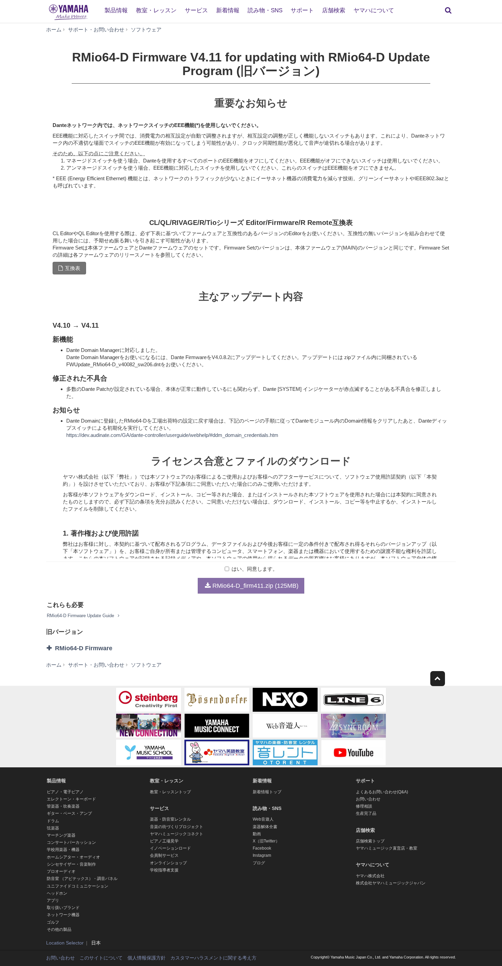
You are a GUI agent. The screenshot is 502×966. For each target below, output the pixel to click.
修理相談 (364, 806)
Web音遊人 (263, 819)
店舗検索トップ (370, 841)
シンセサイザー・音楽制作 (71, 864)
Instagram (262, 855)
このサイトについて (101, 958)
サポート (302, 10)
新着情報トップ (267, 792)
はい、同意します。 (255, 569)
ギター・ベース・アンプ (69, 813)
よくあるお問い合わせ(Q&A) (382, 792)
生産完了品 (366, 813)
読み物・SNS (265, 10)
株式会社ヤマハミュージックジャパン (391, 883)
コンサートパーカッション (71, 842)
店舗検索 (333, 10)
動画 (257, 834)
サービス (196, 10)
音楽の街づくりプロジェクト (176, 826)
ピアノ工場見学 (164, 841)
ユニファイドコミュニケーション (77, 886)
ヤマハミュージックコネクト (176, 834)
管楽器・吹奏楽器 (63, 806)
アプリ (53, 900)
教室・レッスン (156, 10)
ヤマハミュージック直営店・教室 (386, 848)
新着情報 (227, 10)
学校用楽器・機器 (63, 849)
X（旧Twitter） (266, 841)
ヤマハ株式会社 (370, 875)
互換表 (72, 268)
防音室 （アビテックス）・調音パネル (82, 878)
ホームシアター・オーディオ (73, 857)
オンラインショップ (168, 863)
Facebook (262, 848)
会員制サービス (164, 855)
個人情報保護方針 (146, 958)
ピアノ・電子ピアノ (65, 792)
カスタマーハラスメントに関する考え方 (213, 958)
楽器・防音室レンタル (170, 819)
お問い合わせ (368, 799)
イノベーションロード (170, 848)
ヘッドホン (57, 893)
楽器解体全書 (265, 826)
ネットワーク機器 (63, 914)
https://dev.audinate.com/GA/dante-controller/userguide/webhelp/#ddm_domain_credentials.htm (172, 435)
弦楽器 (53, 828)
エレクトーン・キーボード (71, 799)
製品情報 (116, 10)
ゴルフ (53, 922)
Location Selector (65, 943)
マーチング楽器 (61, 835)
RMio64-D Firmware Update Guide (81, 615)
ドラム (53, 821)
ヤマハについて (373, 10)
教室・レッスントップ (170, 792)
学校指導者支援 (164, 870)
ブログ (259, 863)
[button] (114, 648)
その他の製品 (59, 929)
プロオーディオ (61, 871)
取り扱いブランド (63, 907)
